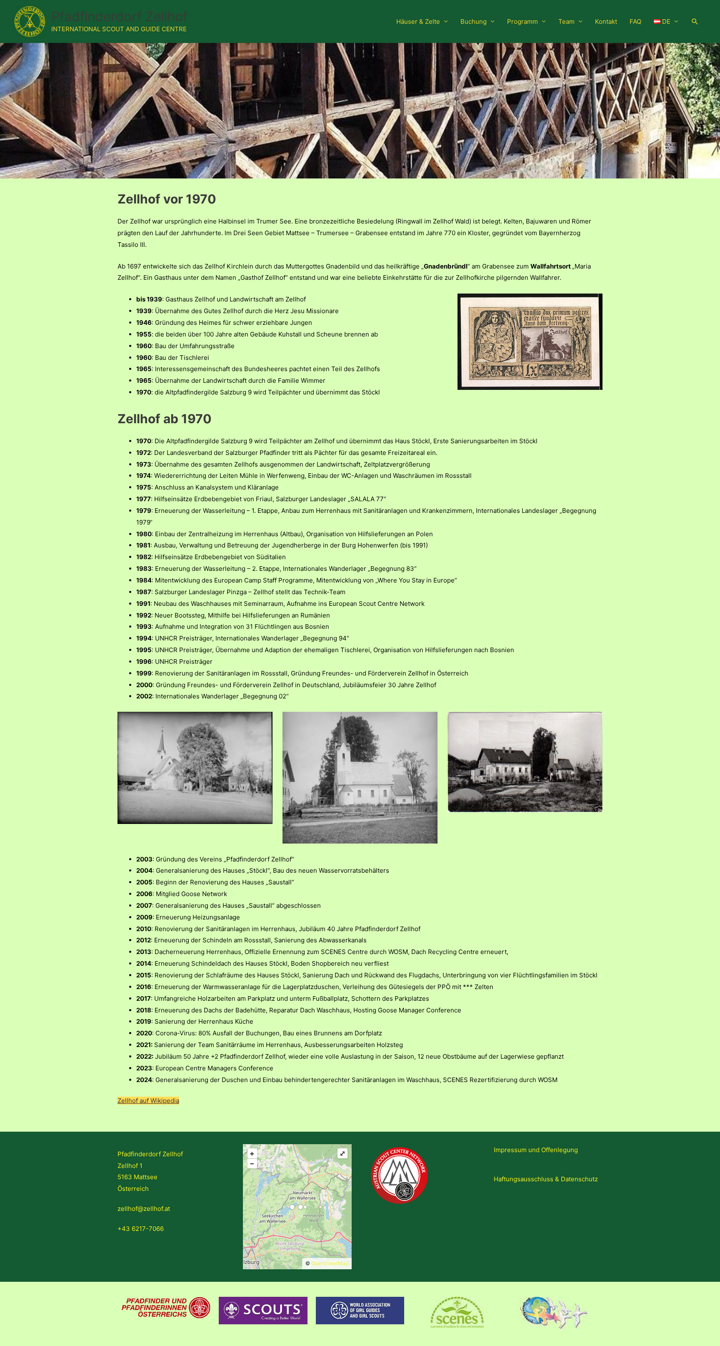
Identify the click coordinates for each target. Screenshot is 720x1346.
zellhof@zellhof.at (144, 1209)
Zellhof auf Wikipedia (148, 1101)
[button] (666, 21)
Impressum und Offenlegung (536, 1150)
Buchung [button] (473, 21)
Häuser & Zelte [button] (418, 21)
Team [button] (566, 21)
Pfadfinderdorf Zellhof (119, 16)
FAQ (635, 21)
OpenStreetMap (329, 1263)
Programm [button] (522, 21)
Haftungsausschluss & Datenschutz (546, 1179)
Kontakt (606, 21)
